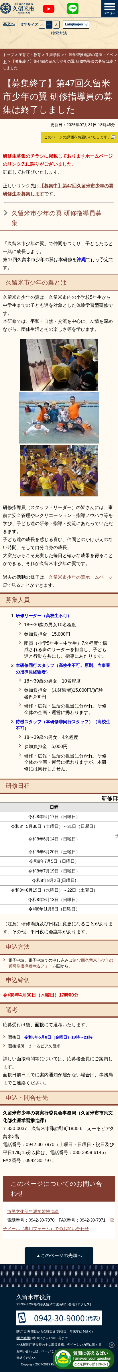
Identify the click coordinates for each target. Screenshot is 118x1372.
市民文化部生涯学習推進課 (33, 1211)
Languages (74, 24)
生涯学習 (53, 55)
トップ (8, 55)
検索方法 (59, 33)
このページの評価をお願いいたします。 (77, 137)
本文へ (9, 24)
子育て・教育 (30, 55)
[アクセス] (83, 1304)
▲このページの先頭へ (59, 1255)
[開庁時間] (23, 1338)
